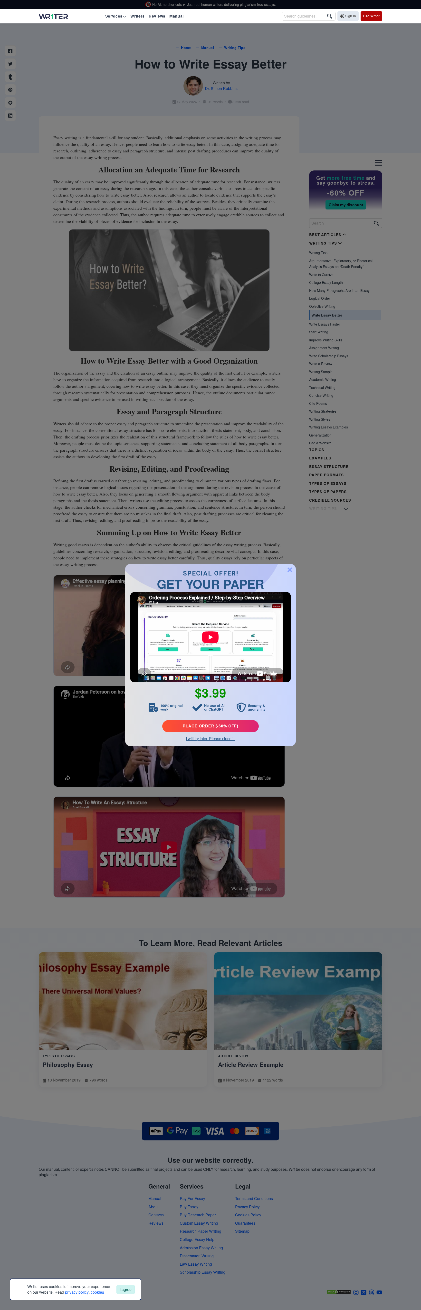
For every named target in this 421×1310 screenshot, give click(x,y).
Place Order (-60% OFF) (210, 726)
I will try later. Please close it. (210, 738)
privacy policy (77, 1292)
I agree (126, 1289)
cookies (97, 1292)
